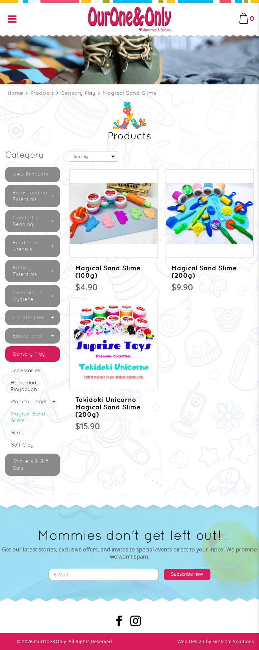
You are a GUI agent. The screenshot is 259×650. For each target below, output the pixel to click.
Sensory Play (78, 93)
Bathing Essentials (25, 271)
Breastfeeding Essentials (30, 196)
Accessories (25, 371)
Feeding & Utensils (25, 246)
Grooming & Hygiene (28, 296)
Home (15, 93)
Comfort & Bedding (26, 221)
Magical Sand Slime (130, 93)
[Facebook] (119, 621)
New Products (30, 174)
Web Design (190, 641)
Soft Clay (22, 445)
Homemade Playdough (25, 386)
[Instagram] (135, 621)
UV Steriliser (29, 318)
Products (42, 93)
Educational (27, 336)
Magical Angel (29, 402)
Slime (18, 433)
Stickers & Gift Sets (31, 464)
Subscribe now (187, 574)
